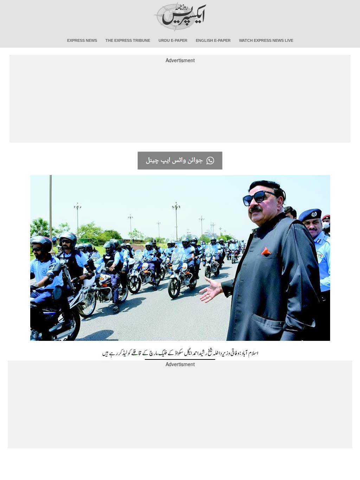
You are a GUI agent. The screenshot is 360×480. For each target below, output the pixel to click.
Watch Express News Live (266, 40)
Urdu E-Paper (173, 40)
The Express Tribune (127, 40)
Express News (82, 40)
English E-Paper (213, 40)
